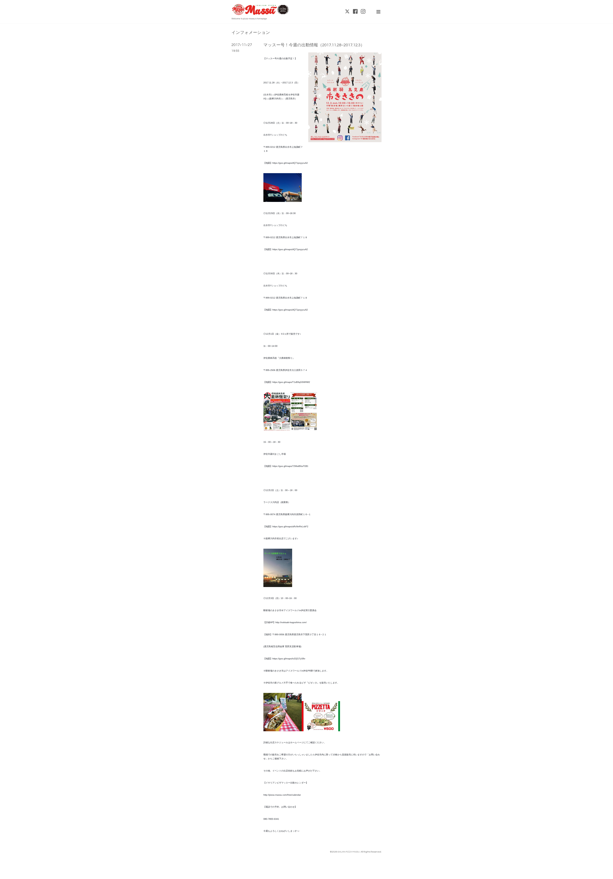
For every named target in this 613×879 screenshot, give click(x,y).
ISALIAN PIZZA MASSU (348, 852)
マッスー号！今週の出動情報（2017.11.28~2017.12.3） (314, 45)
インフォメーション (250, 33)
